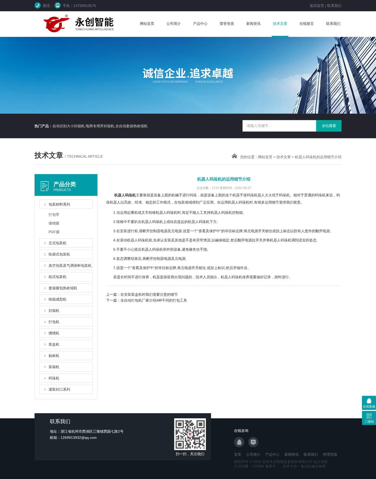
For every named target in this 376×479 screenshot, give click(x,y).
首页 (237, 454)
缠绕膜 (54, 223)
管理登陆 (330, 454)
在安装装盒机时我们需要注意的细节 (149, 294)
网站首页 (147, 24)
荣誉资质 (227, 24)
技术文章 (280, 24)
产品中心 (200, 24)
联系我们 (334, 6)
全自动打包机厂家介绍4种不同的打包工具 (153, 300)
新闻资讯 (253, 24)
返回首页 (317, 6)
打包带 (54, 214)
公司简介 (174, 24)
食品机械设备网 (313, 466)
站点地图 (320, 462)
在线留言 (307, 24)
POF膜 (54, 232)
